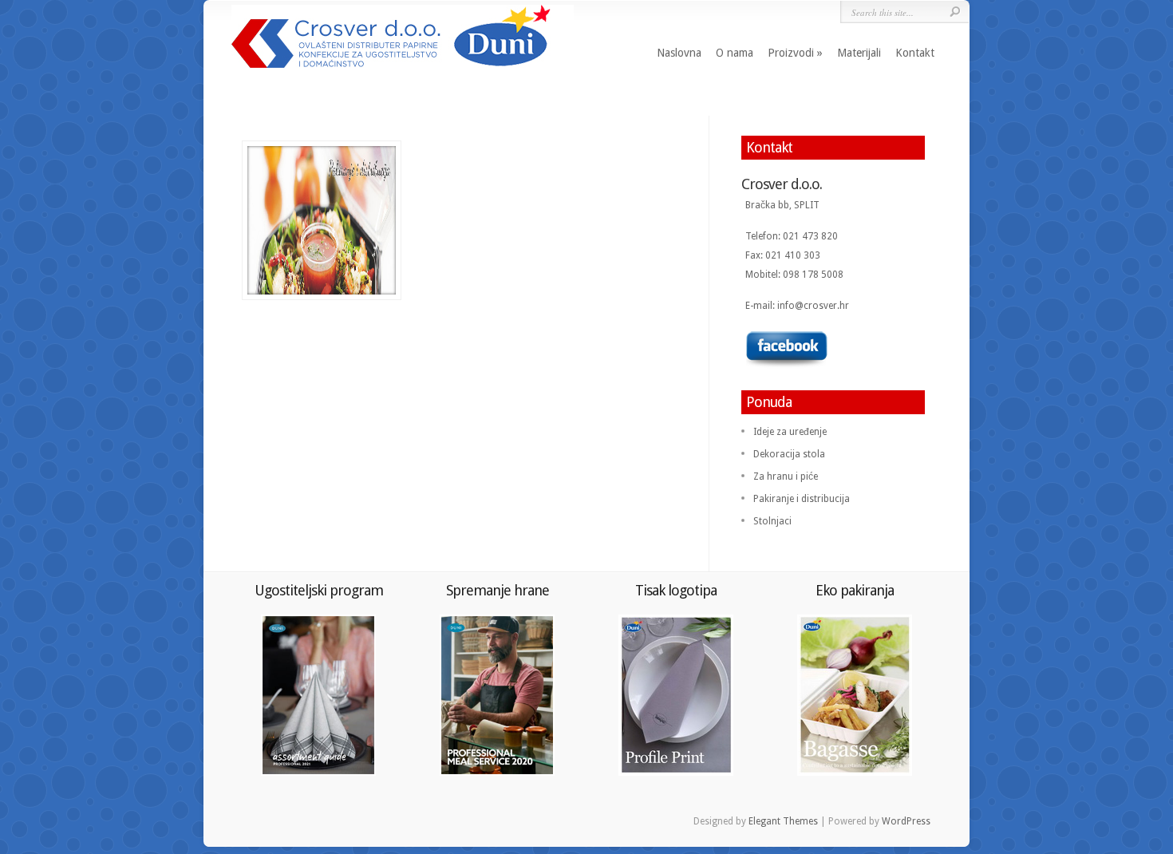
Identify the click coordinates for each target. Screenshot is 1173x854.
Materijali (859, 52)
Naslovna (679, 52)
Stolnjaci (772, 521)
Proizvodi (791, 52)
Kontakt (914, 52)
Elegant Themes (783, 821)
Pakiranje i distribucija (801, 498)
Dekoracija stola (789, 454)
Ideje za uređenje (790, 431)
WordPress (906, 821)
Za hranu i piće (785, 476)
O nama (734, 52)
